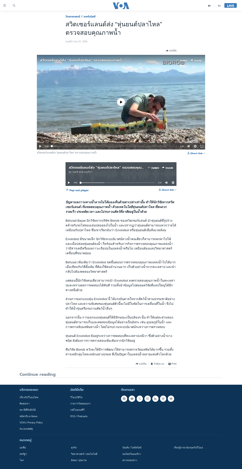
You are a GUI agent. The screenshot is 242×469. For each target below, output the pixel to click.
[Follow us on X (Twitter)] (140, 399)
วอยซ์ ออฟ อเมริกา (82, 172)
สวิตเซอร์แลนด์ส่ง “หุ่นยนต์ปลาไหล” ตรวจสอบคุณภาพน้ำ (81, 60)
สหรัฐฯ (23, 454)
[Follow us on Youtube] (132, 399)
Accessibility (26, 429)
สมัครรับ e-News (29, 416)
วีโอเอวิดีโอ (76, 397)
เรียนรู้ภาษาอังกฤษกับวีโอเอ (188, 447)
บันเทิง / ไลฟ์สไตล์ (131, 447)
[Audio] (219, 5)
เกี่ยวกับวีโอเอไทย (29, 397)
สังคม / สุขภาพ (79, 460)
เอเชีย (23, 447)
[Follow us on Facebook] (124, 399)
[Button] (171, 51)
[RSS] (155, 399)
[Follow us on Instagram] (147, 399)
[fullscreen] (202, 146)
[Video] (209, 5)
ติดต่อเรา (24, 403)
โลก (22, 460)
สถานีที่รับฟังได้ (28, 410)
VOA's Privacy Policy (31, 422)
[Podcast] (163, 399)
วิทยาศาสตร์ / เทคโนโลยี (80, 16)
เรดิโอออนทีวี (77, 410)
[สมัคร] (171, 399)
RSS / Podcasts (79, 416)
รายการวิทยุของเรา (80, 403)
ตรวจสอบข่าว (129, 460)
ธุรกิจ (74, 447)
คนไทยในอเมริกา (131, 454)
